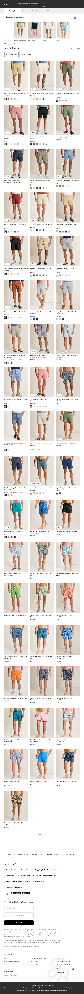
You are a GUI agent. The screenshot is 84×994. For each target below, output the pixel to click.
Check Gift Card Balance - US (44, 876)
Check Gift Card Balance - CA (17, 881)
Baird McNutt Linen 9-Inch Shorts (40, 443)
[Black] (31, 144)
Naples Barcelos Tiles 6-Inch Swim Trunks (66, 782)
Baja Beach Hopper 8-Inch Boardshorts (64, 699)
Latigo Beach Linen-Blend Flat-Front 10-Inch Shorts (67, 312)
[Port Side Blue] (5, 406)
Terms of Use (44, 942)
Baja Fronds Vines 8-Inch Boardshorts (12, 782)
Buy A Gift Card (24, 876)
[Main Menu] (78, 18)
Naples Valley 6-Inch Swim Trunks (66, 488)
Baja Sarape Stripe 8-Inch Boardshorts (64, 740)
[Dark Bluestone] (11, 363)
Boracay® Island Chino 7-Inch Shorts (67, 180)
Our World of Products (11, 962)
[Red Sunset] (37, 99)
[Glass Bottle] (31, 493)
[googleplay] (17, 893)
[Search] (57, 17)
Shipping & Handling (43, 870)
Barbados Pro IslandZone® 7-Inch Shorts (15, 225)
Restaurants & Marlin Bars (39, 958)
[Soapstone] (15, 99)
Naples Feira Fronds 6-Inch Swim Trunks (40, 574)
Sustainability (8, 971)
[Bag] (74, 18)
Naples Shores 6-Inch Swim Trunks (41, 488)
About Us (7, 958)
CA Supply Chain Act (63, 962)
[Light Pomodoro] (8, 537)
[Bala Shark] (18, 144)
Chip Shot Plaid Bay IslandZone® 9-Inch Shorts (67, 356)
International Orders (14, 887)
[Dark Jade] (37, 144)
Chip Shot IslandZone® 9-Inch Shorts (41, 93)
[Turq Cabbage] (37, 493)
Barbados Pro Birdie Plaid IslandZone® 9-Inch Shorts (38, 356)
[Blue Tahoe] (37, 188)
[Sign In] (70, 18)
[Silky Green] (34, 99)
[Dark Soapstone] (57, 100)
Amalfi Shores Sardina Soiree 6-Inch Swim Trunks (15, 657)
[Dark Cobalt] (34, 319)
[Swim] (63, 31)
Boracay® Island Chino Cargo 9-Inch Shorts (67, 94)
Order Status (26, 870)
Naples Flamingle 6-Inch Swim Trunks (16, 698)
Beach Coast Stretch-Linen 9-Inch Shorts (15, 137)
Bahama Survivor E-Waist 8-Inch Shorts (40, 181)
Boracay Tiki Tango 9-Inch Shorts (66, 137)
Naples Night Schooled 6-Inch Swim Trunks (41, 657)
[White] (18, 99)
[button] (43, 6)
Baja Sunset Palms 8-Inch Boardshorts (64, 616)
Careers (7, 965)
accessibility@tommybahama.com (56, 990)
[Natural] (8, 450)
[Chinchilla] (40, 144)
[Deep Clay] (8, 99)
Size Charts (10, 876)
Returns (57, 870)
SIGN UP (19, 922)
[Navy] (63, 319)
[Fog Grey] (40, 230)
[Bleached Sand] (31, 99)
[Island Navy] (15, 232)
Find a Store (34, 962)
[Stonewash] (11, 99)
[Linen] (49, 31)
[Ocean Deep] (43, 99)
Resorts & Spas (36, 965)
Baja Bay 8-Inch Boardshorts (13, 531)
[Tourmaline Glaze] (5, 537)
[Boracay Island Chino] (20, 31)
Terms (28, 937)
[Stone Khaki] (5, 99)
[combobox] (8, 915)
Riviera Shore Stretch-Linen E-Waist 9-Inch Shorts (15, 444)
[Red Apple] (34, 144)
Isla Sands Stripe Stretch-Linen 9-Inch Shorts (15, 356)
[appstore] (26, 893)
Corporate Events (10, 968)
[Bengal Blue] (43, 144)
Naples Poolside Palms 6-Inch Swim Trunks (67, 574)
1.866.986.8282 (29, 990)
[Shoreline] (34, 188)
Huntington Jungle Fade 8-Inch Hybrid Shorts (39, 532)
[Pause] (5, 4)
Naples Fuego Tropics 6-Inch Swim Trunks (41, 616)
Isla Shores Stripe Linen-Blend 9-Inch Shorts (16, 400)
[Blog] (11, 975)
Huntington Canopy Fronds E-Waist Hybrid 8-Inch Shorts (67, 400)
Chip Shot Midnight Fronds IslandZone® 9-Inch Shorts (12, 181)
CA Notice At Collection (64, 965)
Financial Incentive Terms (31, 946)
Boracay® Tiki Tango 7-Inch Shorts (66, 443)
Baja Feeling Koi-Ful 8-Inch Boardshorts (12, 740)
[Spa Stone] (66, 100)
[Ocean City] (15, 144)
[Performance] (34, 31)
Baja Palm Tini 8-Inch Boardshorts (15, 615)
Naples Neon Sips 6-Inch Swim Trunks (67, 531)
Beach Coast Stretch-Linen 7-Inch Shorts (41, 400)
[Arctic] (31, 319)
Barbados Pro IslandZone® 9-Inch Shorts (41, 137)
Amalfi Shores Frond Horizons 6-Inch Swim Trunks (41, 740)
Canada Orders (38, 881)
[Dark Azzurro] (60, 100)
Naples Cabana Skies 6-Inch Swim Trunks (15, 823)
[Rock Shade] (31, 188)
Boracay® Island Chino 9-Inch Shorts (16, 93)
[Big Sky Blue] (43, 493)
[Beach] (11, 144)
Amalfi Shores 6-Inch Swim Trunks (40, 781)
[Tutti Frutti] (40, 493)
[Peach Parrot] (34, 493)
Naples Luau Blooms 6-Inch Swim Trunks (40, 699)
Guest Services (12, 870)
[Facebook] (11, 893)
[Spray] (69, 186)
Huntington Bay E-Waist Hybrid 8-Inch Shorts (41, 312)
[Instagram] (7, 893)
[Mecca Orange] (5, 144)
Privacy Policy (20, 937)
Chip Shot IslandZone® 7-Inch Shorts (41, 224)
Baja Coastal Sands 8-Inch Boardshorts (12, 574)
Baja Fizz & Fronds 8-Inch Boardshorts (64, 657)
